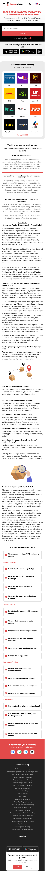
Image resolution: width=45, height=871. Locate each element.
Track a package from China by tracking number (22, 772)
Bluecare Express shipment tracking (22, 821)
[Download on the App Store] (11, 51)
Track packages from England (22, 783)
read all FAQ (22, 223)
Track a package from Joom (23, 777)
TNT (35, 116)
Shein (16, 20)
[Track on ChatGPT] (39, 51)
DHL (9, 101)
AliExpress (37, 18)
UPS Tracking (22, 796)
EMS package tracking (22, 769)
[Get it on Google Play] (28, 51)
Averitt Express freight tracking (22, 818)
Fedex (30, 18)
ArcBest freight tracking (22, 810)
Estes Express (9, 132)
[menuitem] (3, 4)
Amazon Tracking (22, 791)
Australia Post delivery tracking (22, 816)
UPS (25, 18)
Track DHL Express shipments (22, 785)
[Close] (37, 854)
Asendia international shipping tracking (22, 813)
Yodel (22, 101)
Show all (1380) (22, 135)
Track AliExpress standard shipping (22, 805)
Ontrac (22, 116)
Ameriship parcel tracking (22, 807)
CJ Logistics (35, 132)
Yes (17, 867)
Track (22, 33)
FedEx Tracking (22, 794)
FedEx (22, 85)
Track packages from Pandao (22, 780)
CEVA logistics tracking (22, 827)
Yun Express (10, 116)
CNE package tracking (22, 799)
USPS (20, 18)
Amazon (10, 20)
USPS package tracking (22, 788)
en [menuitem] (39, 4)
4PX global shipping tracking (22, 802)
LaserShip (35, 101)
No (27, 867)
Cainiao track (22, 824)
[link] (12, 752)
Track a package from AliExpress (22, 774)
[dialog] (22, 861)
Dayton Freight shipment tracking (22, 829)
